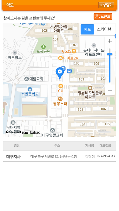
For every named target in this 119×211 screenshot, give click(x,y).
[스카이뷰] (104, 29)
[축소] (110, 90)
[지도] (87, 29)
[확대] (110, 41)
